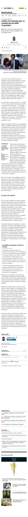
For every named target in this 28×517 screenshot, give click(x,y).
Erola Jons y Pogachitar (7, 438)
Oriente (19, 15)
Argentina (18, 87)
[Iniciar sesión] (26, 8)
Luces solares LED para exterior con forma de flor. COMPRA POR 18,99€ (20, 493)
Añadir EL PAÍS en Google (7, 50)
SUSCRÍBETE (21, 8)
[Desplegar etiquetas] (26, 357)
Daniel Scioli (11, 80)
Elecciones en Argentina (6, 19)
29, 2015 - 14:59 (16, 44)
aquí (20, 365)
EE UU (6, 15)
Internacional (6, 12)
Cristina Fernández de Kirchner (7, 357)
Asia (23, 15)
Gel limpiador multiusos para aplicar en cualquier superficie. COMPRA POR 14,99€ (19, 485)
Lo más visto (4, 430)
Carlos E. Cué (14, 42)
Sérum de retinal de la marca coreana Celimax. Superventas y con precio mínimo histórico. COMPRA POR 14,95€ (14, 480)
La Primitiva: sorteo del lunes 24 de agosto (13, 424)
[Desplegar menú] (2, 8)
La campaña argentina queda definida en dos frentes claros (5, 148)
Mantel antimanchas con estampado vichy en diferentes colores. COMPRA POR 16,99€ (20, 500)
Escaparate (14, 459)
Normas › (25, 350)
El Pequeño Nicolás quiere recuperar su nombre (12, 432)
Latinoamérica (14, 15)
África (26, 15)
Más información (4, 362)
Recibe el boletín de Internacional (9, 344)
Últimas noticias (5, 410)
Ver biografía (10, 339)
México (9, 15)
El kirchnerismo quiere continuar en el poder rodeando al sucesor (5, 156)
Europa (2, 15)
